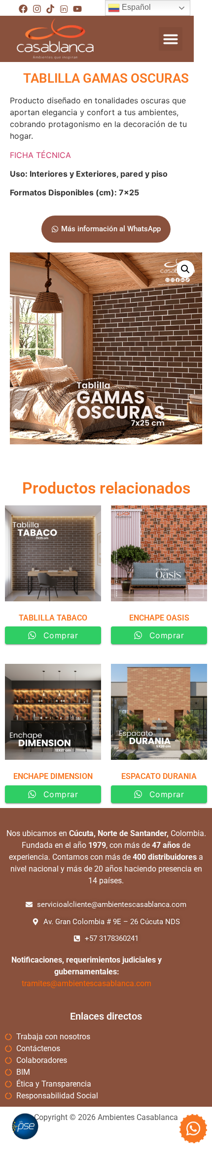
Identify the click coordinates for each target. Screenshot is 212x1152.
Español (135, 7)
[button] (170, 39)
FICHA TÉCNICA (41, 155)
